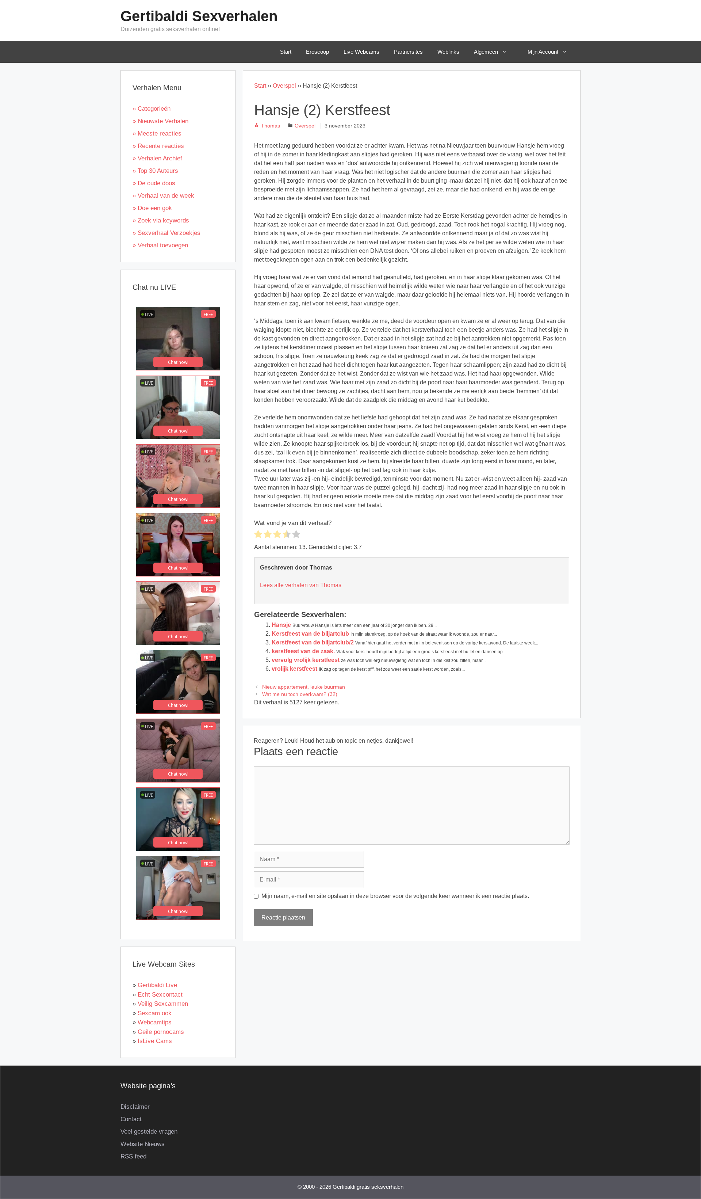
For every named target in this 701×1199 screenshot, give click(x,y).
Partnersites (408, 52)
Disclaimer (135, 1106)
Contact (131, 1119)
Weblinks (448, 52)
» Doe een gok (152, 208)
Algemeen (486, 52)
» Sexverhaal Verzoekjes (166, 232)
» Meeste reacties (157, 133)
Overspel (284, 86)
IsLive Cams (155, 1041)
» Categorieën (152, 108)
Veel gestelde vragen (148, 1131)
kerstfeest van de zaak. (303, 651)
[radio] (258, 535)
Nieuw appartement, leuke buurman (303, 687)
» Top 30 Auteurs (155, 170)
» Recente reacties (158, 145)
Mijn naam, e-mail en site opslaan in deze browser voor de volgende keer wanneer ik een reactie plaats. (395, 896)
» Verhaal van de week (163, 195)
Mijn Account (543, 52)
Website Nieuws (142, 1144)
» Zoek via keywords (161, 220)
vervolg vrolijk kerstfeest (306, 660)
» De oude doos (154, 183)
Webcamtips (155, 1022)
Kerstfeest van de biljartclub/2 (313, 642)
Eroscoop (317, 52)
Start (285, 52)
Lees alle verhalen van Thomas (300, 585)
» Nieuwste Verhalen (160, 121)
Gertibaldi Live (157, 985)
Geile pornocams (161, 1031)
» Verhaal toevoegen (160, 245)
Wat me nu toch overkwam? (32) (299, 694)
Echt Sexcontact (160, 994)
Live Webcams (361, 52)
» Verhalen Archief (157, 158)
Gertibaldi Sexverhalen (198, 16)
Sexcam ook (155, 1013)
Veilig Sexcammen (163, 1003)
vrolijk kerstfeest (294, 669)
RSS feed (133, 1156)
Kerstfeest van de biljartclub (310, 634)
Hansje (281, 625)
